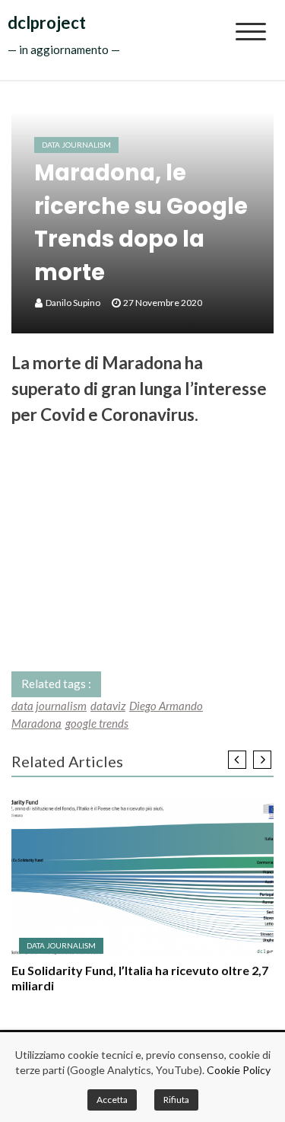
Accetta (112, 1099)
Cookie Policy (239, 1069)
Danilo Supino (73, 302)
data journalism (49, 705)
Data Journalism (76, 144)
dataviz (107, 705)
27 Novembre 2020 (162, 302)
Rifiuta (176, 1099)
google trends (96, 723)
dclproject (47, 22)
